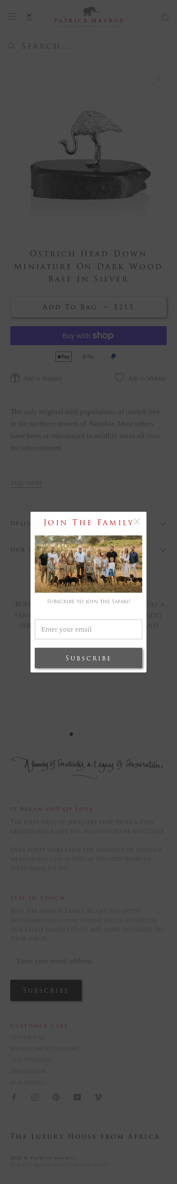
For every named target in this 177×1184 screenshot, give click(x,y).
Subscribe (88, 658)
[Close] (137, 521)
